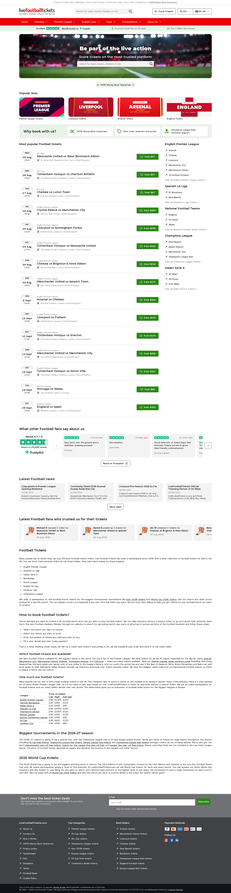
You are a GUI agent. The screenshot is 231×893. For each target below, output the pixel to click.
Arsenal (172, 150)
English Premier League (31, 699)
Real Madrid (175, 197)
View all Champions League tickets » (183, 261)
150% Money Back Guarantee (163, 2)
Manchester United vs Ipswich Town (62, 281)
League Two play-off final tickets (127, 745)
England (173, 214)
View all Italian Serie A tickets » (181, 289)
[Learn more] (133, 85)
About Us (153, 21)
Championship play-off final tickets (43, 745)
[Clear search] (130, 11)
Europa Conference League (34, 717)
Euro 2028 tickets (135, 599)
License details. (175, 889)
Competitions (129, 21)
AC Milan (173, 274)
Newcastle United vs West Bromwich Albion (68, 156)
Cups (109, 21)
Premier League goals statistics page (171, 661)
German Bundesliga (30, 702)
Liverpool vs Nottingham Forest (59, 227)
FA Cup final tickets (39, 742)
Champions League (29, 711)
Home (24, 21)
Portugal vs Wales (50, 388)
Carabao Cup (27, 723)
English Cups (89, 21)
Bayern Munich (176, 246)
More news (115, 506)
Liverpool (173, 160)
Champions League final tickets (66, 742)
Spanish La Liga (28, 708)
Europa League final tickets (97, 742)
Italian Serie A (27, 705)
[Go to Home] (37, 11)
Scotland (173, 219)
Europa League (27, 714)
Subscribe (203, 801)
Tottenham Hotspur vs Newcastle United (66, 245)
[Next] (208, 446)
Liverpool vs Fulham (51, 317)
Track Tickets (165, 11)
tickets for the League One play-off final (83, 745)
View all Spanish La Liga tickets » (182, 202)
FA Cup (23, 720)
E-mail (112, 797)
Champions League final (181, 256)
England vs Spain (49, 406)
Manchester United (178, 170)
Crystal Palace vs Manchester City (61, 210)
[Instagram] (166, 840)
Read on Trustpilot (113, 463)
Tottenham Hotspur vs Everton (59, 335)
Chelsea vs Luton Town (53, 192)
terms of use (59, 887)
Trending (39, 21)
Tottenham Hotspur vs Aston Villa (61, 371)
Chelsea (173, 155)
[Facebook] (171, 840)
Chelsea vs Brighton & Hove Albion (61, 263)
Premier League (63, 21)
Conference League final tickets (132, 742)
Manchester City (177, 165)
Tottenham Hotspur (179, 175)
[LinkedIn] (177, 840)
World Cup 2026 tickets (164, 599)
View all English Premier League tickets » (185, 180)
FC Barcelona (175, 192)
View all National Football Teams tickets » (186, 229)
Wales (172, 224)
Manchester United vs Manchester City (65, 353)
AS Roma (173, 279)
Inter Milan (174, 284)
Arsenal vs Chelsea (50, 299)
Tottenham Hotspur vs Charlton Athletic (66, 174)
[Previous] (57, 446)
